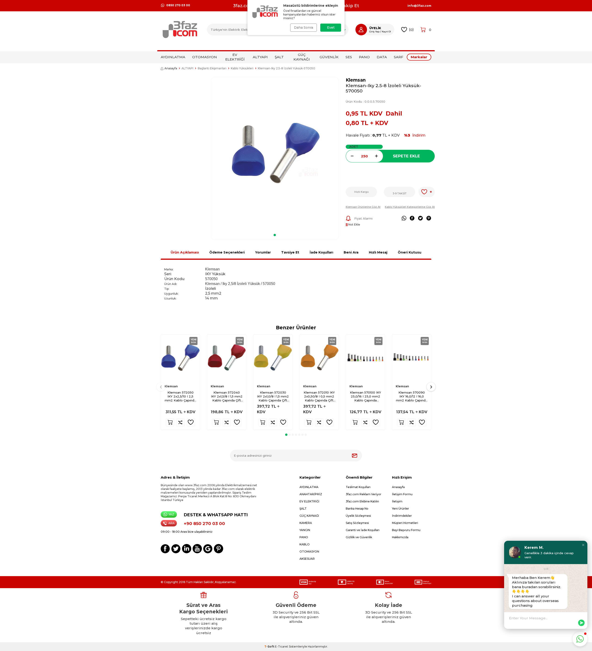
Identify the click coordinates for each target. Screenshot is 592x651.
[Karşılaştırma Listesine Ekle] (180, 422)
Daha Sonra (303, 27)
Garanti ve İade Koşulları (362, 530)
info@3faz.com (419, 5)
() (411, 29)
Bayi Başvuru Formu (406, 530)
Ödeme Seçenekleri (227, 252)
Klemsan (356, 80)
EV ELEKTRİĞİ (235, 56)
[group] (275, 153)
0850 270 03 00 (178, 5)
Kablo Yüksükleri (242, 68)
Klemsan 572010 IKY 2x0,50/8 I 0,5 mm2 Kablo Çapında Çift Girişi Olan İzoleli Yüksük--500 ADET (319, 396)
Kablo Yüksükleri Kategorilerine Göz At (410, 206)
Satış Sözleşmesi (357, 523)
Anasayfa (170, 68)
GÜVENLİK (329, 57)
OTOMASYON (204, 57)
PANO (364, 57)
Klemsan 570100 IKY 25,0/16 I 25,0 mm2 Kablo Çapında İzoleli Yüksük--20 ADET (365, 396)
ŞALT (279, 57)
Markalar (419, 57)
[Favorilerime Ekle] (191, 422)
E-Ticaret (281, 646)
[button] (275, 235)
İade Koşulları (321, 252)
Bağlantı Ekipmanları (212, 68)
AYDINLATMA (173, 57)
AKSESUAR (307, 558)
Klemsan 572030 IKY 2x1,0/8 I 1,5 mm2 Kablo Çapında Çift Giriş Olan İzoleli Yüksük (273, 396)
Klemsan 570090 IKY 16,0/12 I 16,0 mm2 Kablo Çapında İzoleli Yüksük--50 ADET (411, 396)
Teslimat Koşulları (358, 487)
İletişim (397, 501)
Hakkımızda (400, 537)
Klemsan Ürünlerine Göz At (363, 206)
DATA (382, 57)
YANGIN (304, 530)
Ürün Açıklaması (185, 252)
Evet (331, 27)
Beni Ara (351, 252)
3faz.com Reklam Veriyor (363, 494)
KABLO (304, 544)
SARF (398, 57)
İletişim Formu (402, 494)
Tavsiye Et (290, 252)
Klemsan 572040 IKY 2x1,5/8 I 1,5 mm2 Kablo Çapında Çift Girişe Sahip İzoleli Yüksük (227, 396)
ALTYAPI (260, 57)
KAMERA (305, 523)
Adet (353, 146)
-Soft (269, 646)
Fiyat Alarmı (363, 218)
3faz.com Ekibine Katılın (362, 501)
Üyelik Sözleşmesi (358, 515)
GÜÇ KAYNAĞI (301, 56)
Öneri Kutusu (409, 252)
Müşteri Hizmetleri (405, 523)
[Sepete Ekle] (170, 422)
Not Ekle (354, 224)
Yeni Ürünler (400, 508)
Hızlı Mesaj (378, 252)
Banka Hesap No (357, 508)
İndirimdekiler (402, 515)
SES (348, 57)
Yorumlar (263, 252)
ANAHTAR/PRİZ (310, 494)
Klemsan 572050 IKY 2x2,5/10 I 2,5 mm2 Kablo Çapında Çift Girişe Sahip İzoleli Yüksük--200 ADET (180, 396)
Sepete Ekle (406, 156)
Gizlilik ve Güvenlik (359, 537)
